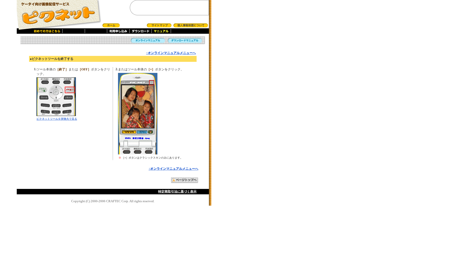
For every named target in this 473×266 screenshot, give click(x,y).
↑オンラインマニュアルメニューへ (171, 53)
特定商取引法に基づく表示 (177, 191)
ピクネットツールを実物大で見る (56, 118)
